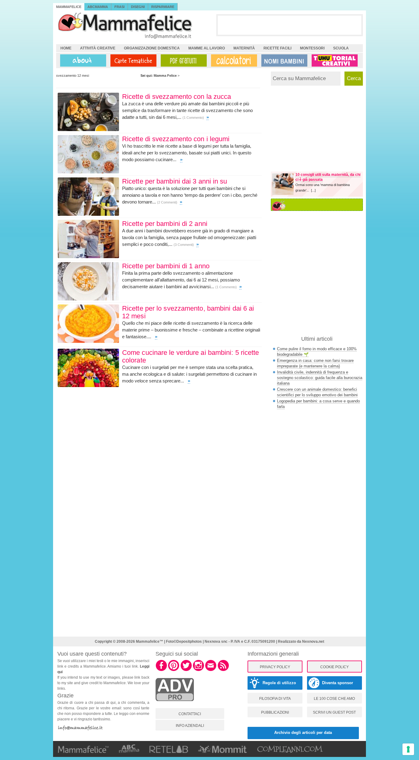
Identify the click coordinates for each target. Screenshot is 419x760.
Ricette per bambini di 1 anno (166, 266)
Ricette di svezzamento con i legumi (176, 139)
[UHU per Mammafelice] (335, 60)
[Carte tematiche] (132, 60)
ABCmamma (97, 7)
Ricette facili (277, 48)
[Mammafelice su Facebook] (161, 670)
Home (65, 48)
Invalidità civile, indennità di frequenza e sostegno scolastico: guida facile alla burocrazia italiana (319, 378)
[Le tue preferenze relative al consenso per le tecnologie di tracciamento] (408, 749)
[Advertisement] (289, 25)
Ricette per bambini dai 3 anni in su (174, 181)
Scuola (341, 48)
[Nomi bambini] (283, 60)
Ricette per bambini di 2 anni (164, 223)
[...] (313, 190)
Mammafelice (68, 7)
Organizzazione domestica (152, 48)
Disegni (138, 7)
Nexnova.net (313, 641)
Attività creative (97, 48)
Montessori (312, 48)
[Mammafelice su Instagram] (198, 670)
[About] (81, 60)
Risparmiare (162, 7)
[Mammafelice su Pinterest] (173, 670)
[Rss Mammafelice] (223, 670)
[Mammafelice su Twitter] (186, 670)
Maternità (244, 48)
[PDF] (182, 60)
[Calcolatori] (233, 60)
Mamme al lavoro (206, 48)
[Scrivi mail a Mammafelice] (211, 670)
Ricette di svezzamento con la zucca (176, 96)
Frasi (119, 7)
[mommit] (175, 704)
